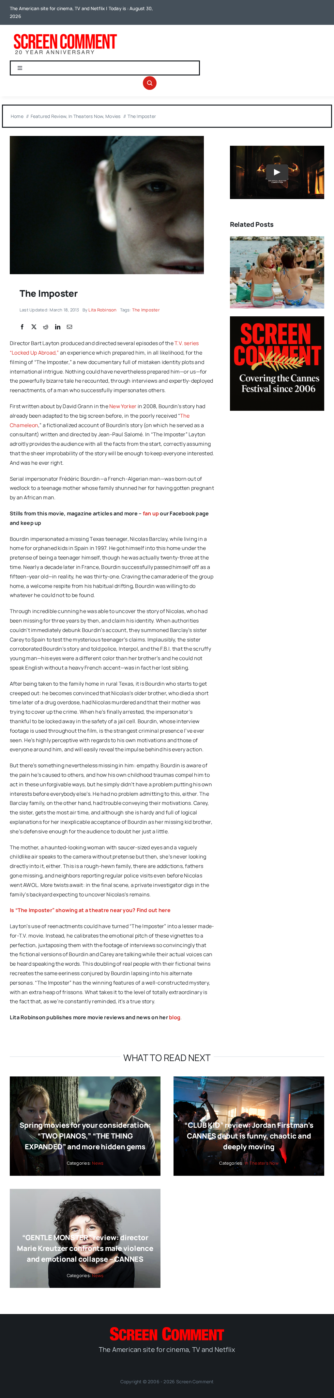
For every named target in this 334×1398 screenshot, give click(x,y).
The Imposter (146, 310)
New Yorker (122, 406)
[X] (34, 327)
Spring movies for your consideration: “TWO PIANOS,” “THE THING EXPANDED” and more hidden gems (85, 1136)
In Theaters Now (262, 1163)
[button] (235, 272)
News (97, 1163)
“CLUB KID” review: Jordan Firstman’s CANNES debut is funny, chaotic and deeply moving (248, 1136)
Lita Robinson (102, 310)
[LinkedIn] (58, 327)
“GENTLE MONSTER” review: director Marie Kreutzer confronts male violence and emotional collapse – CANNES (85, 1248)
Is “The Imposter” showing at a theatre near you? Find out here (90, 910)
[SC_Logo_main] (167, 1329)
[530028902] (107, 138)
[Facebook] (22, 327)
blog (174, 1017)
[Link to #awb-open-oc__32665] (150, 83)
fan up (151, 513)
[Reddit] (46, 327)
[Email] (69, 327)
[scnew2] (65, 34)
